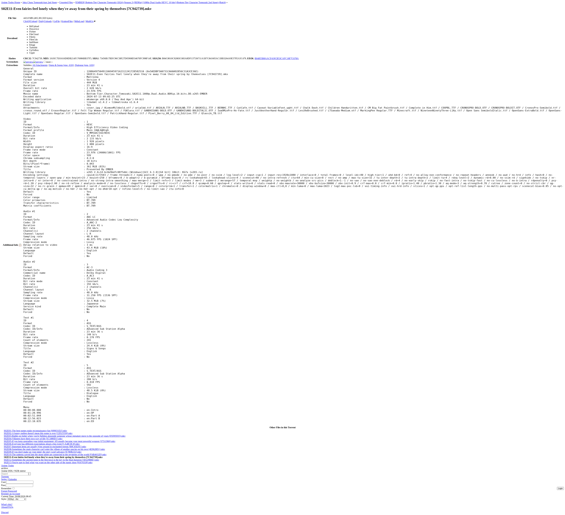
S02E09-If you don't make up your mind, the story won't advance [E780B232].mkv (43, 452)
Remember (6, 488)
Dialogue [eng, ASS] (84, 65)
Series (4, 479)
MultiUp (90, 21)
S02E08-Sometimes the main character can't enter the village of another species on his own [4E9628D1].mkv (54, 449)
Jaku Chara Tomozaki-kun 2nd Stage (40, 2)
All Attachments (39, 65)
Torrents (5, 476)
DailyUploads (45, 21)
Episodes (12, 479)
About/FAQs (7, 507)
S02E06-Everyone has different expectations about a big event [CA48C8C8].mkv (42, 444)
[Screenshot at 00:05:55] (38, 62)
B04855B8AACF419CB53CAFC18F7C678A (277, 58)
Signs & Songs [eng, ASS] (61, 65)
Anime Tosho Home (10, 2)
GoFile (56, 21)
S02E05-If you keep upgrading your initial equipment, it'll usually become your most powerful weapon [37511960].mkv (59, 441)
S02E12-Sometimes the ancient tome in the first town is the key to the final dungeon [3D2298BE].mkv (51, 460)
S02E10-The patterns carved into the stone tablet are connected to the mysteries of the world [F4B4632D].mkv (55, 454)
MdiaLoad (79, 21)
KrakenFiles (67, 21)
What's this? (6, 504)
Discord (5, 512)
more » (49, 62)
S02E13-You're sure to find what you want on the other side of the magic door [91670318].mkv (48, 462)
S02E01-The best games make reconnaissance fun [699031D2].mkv (35, 430)
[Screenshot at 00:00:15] (28, 62)
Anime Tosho (7, 465)
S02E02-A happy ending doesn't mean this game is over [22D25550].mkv (38, 433)
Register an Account (10, 493)
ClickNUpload (30, 21)
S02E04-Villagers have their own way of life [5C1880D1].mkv (33, 438)
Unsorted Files (66, 2)
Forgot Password (9, 491)
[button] (45, 62)
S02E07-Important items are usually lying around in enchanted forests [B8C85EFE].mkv (45, 446)
